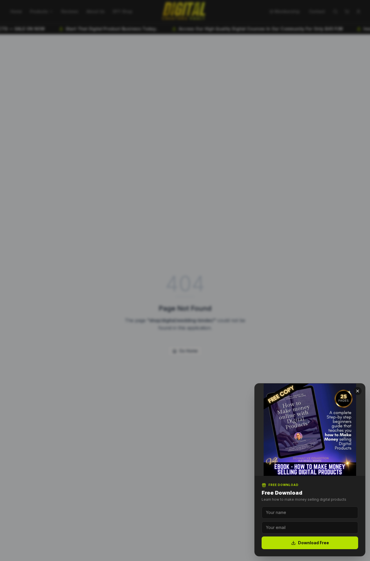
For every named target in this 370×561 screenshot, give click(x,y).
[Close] (358, 391)
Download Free (313, 542)
